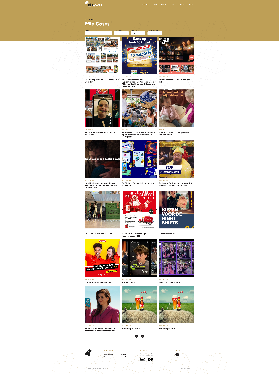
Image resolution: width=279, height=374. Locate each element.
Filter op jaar (118, 30)
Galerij (106, 357)
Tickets (191, 4)
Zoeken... (87, 30)
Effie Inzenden (108, 354)
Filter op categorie (153, 30)
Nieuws (155, 4)
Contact (123, 357)
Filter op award (135, 30)
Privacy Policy (185, 368)
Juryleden (123, 354)
